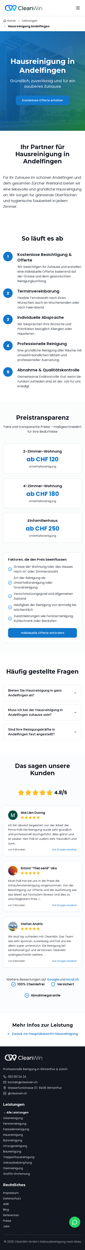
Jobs (6, 1226)
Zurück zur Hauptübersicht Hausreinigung (45, 1033)
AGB (6, 1204)
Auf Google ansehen (64, 849)
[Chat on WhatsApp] (74, 1222)
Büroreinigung (12, 1140)
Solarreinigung (13, 1118)
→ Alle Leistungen (15, 1112)
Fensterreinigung (14, 1124)
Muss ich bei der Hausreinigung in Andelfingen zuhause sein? (35, 712)
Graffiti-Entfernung (16, 1174)
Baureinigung (12, 1151)
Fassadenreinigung (16, 1129)
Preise (7, 1221)
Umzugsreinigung (15, 1146)
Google (53, 979)
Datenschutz (12, 1198)
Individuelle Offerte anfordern (42, 633)
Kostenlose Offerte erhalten (42, 100)
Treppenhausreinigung (18, 1157)
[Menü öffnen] (78, 8)
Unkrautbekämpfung (17, 1163)
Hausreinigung (13, 1135)
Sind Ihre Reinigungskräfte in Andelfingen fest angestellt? (31, 732)
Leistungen (29, 21)
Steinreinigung (13, 1168)
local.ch (72, 979)
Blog (6, 1210)
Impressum (11, 1193)
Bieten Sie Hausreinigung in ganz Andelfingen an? (35, 693)
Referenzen (11, 1215)
